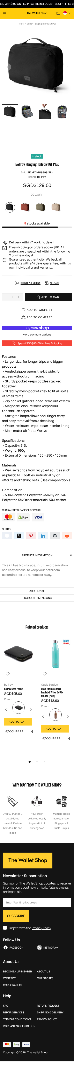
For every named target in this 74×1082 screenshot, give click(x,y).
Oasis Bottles (49, 684)
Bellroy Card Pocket (13, 689)
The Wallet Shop (37, 13)
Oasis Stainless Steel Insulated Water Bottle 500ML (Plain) (52, 692)
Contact (9, 978)
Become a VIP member (17, 971)
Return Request (48, 1005)
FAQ (5, 1005)
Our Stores (45, 978)
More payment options (37, 334)
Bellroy (41, 177)
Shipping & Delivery (50, 1012)
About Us (43, 971)
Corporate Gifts (14, 985)
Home (21, 23)
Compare (16, 731)
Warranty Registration (19, 1026)
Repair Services (13, 1012)
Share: (6, 529)
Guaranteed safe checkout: (21, 510)
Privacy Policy (41, 928)
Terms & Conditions (17, 1019)
